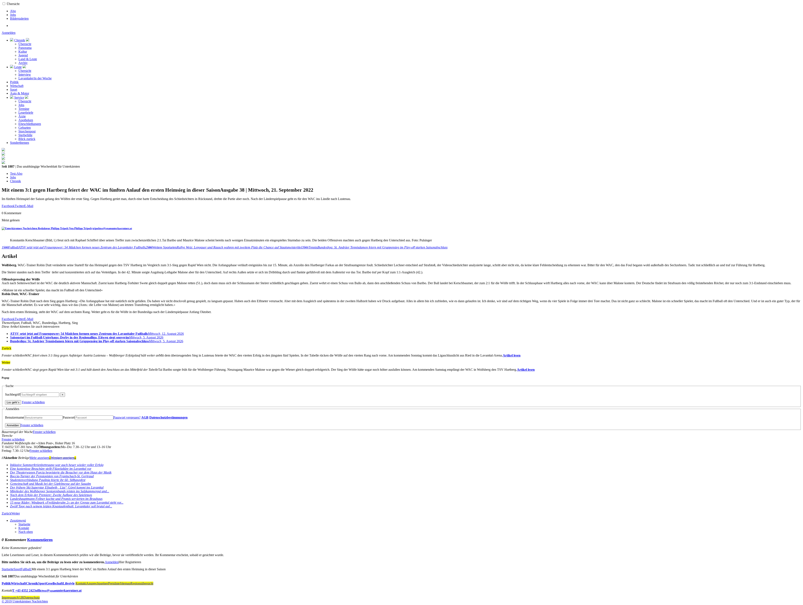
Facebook (8, 206)
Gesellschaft (54, 583)
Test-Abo (16, 173)
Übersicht (13, 4)
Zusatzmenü (18, 520)
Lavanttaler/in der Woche (35, 78)
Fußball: (26, 569)
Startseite (24, 524)
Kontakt (23, 528)
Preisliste (114, 583)
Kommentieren (40, 539)
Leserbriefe (25, 112)
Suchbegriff (12, 394)
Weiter (15, 513)
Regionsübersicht (141, 583)
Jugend (23, 55)
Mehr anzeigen (40, 458)
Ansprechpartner (97, 583)
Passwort (69, 417)
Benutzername (14, 417)
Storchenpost (27, 131)
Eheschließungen (29, 124)
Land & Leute (27, 59)
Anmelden (8, 32)
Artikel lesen (511, 355)
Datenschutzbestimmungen (168, 417)
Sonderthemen (19, 142)
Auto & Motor (19, 93)
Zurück (6, 513)
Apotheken (25, 120)
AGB (144, 417)
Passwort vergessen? (127, 417)
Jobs (13, 15)
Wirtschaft (16, 86)
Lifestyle (69, 583)
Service (19, 97)
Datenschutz (31, 597)
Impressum (9, 597)
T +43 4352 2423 (24, 590)
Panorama (25, 48)
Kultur (22, 51)
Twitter (19, 206)
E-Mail (28, 206)
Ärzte (22, 116)
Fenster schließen (33, 402)
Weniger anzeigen (63, 458)
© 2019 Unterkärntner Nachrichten (25, 601)
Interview (24, 74)
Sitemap (125, 583)
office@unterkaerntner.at (59, 590)
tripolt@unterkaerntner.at (112, 228)
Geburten (24, 127)
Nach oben (25, 532)
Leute (18, 67)
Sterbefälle (25, 135)
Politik (14, 82)
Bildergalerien (19, 18)
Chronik (19, 40)
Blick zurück (26, 139)
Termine (23, 109)
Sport (13, 89)
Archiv (23, 63)
